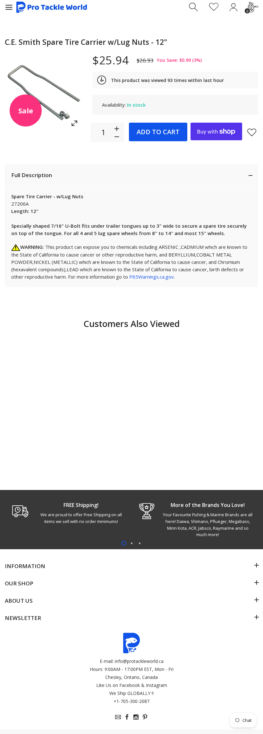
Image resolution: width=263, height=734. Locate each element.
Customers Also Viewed (131, 324)
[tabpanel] (68, 513)
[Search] (194, 7)
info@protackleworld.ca (139, 661)
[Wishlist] (214, 7)
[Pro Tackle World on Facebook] (127, 717)
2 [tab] (131, 543)
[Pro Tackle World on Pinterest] (144, 717)
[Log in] (233, 7)
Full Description (31, 175)
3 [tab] (139, 543)
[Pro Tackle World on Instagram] (136, 717)
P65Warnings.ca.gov (151, 276)
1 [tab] (123, 543)
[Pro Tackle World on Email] (118, 717)
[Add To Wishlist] (252, 132)
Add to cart (158, 131)
